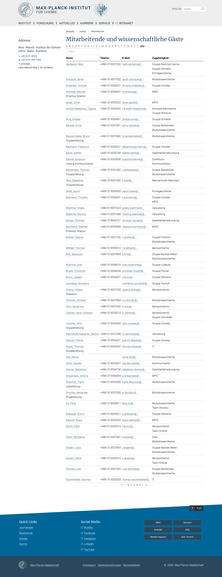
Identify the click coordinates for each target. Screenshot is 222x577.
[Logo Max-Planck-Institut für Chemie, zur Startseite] (79, 9)
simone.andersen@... (134, 85)
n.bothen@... (129, 237)
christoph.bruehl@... (133, 271)
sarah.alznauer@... (133, 79)
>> (146, 484)
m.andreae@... (130, 91)
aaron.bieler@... (131, 191)
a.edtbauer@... (130, 413)
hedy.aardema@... (132, 64)
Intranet (126, 23)
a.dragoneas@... (131, 375)
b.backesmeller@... (133, 136)
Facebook (89, 533)
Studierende (26, 533)
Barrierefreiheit (131, 565)
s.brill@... (127, 254)
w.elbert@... (128, 437)
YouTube (89, 549)
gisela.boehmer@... (133, 208)
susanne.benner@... (133, 159)
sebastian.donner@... (134, 369)
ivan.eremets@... (131, 469)
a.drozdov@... (130, 392)
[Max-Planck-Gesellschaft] (24, 565)
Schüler (23, 538)
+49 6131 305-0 (29, 56)
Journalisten (26, 527)
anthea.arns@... (131, 119)
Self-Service (187, 537)
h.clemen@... (129, 312)
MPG (158, 522)
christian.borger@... (133, 220)
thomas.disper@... (132, 346)
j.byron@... (128, 277)
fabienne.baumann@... (135, 146)
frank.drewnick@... (132, 382)
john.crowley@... (131, 323)
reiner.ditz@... (130, 357)
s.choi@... (127, 306)
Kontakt (158, 529)
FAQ (187, 529)
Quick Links (28, 522)
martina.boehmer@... (134, 214)
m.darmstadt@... (131, 334)
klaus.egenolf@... (132, 420)
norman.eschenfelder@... (136, 479)
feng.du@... (128, 403)
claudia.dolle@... (131, 363)
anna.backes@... (131, 125)
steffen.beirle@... (131, 153)
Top (199, 508)
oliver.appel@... (131, 102)
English (176, 8)
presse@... (26, 63)
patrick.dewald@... (132, 340)
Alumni (23, 544)
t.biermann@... (130, 197)
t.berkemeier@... (131, 169)
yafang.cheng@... (132, 289)
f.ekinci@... (128, 426)
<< (122, 484)
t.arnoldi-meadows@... (135, 108)
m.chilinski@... (130, 300)
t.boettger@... (129, 248)
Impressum (89, 565)
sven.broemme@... (133, 264)
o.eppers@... (129, 458)
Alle (142, 46)
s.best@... (127, 180)
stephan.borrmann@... (135, 226)
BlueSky (88, 527)
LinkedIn (89, 544)
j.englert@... (129, 447)
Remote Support (158, 537)
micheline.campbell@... (135, 283)
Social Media (90, 522)
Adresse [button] (24, 40)
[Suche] (202, 9)
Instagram (90, 538)
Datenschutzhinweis (109, 565)
